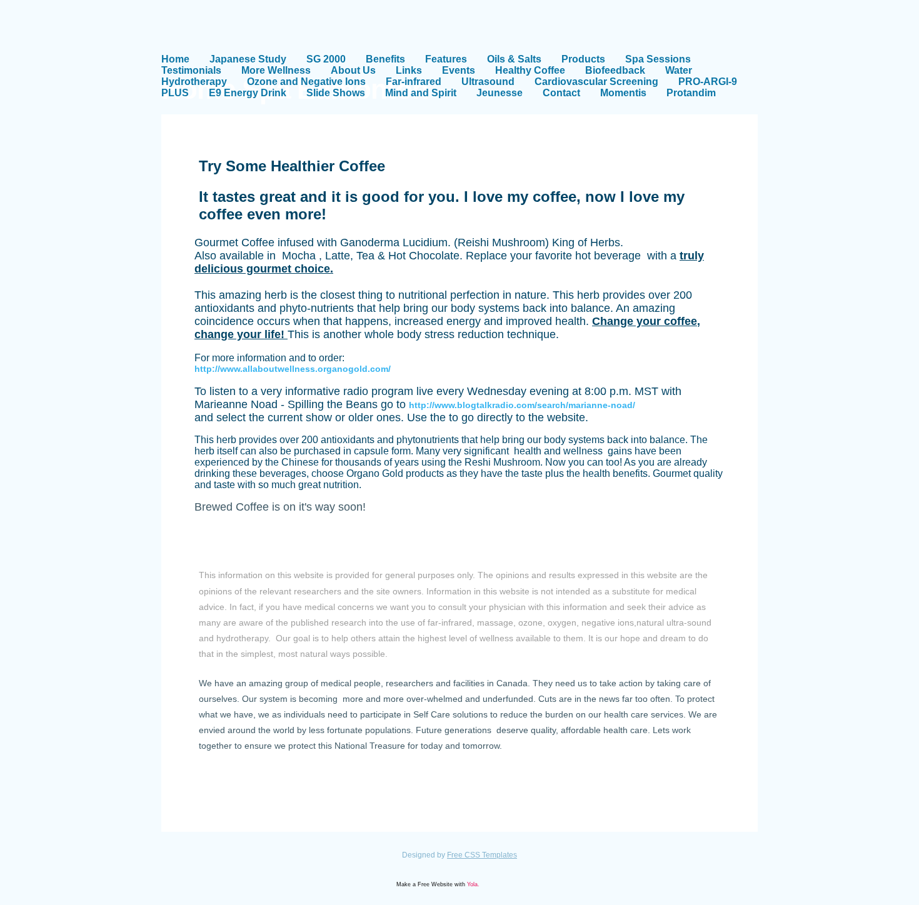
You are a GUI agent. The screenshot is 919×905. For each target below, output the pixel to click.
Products (583, 59)
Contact (561, 93)
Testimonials (191, 70)
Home (175, 59)
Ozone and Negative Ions (306, 81)
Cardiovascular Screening (596, 81)
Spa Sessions (658, 59)
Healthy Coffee (530, 70)
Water (678, 70)
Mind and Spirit (420, 93)
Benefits (385, 59)
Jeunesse (499, 93)
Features (446, 59)
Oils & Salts (514, 59)
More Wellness (276, 70)
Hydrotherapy (194, 81)
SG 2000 (326, 59)
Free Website (435, 884)
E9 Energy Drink (247, 93)
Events (458, 70)
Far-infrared (413, 81)
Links (409, 70)
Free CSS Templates (482, 855)
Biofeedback (615, 70)
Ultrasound (488, 81)
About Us (353, 70)
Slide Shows (335, 93)
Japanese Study (247, 59)
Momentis (623, 93)
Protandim (691, 93)
